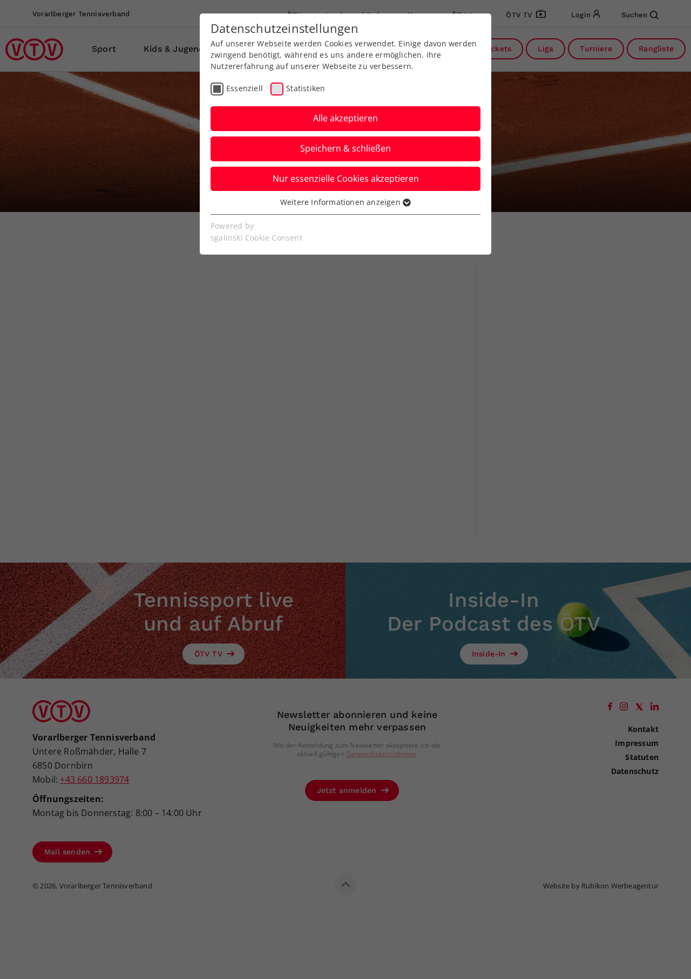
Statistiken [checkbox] (305, 88)
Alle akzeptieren (345, 118)
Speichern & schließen (345, 148)
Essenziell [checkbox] (244, 88)
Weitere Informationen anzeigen (341, 202)
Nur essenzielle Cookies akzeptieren (346, 178)
